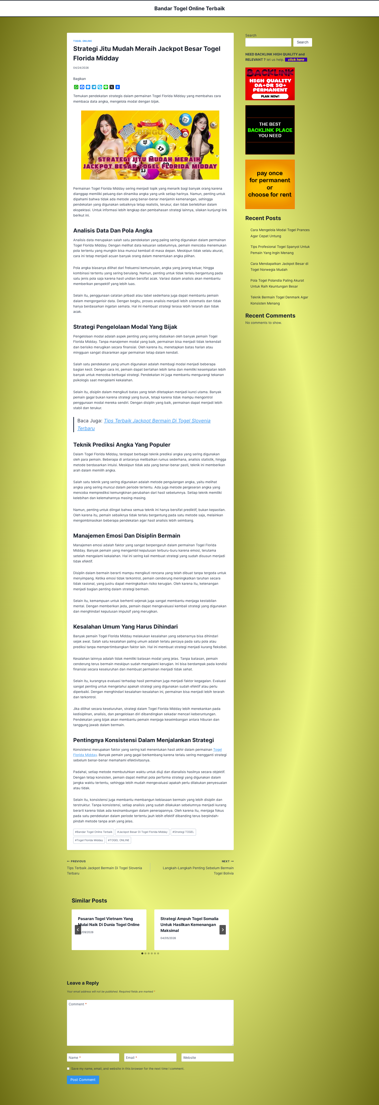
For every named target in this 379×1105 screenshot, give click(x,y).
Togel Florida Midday (89, 840)
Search (250, 35)
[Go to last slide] (78, 929)
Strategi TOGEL (183, 831)
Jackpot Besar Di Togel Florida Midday (142, 831)
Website (189, 1058)
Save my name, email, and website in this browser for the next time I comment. (127, 1068)
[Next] (223, 929)
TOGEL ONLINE (82, 40)
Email (131, 1058)
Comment (78, 1004)
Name (75, 1058)
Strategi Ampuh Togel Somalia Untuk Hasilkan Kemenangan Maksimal (189, 924)
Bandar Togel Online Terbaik (93, 831)
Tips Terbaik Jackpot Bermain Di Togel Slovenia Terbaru (104, 867)
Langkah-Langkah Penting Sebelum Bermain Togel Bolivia (198, 867)
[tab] (142, 953)
